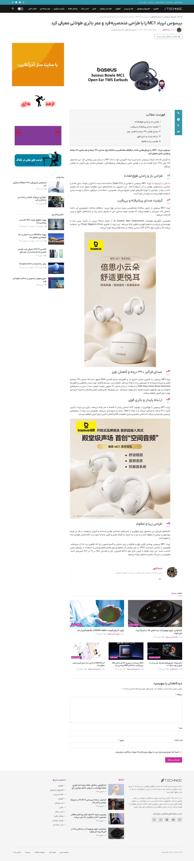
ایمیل (121, 740)
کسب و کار (85, 9)
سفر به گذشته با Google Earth (32, 264)
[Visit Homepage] (173, 9)
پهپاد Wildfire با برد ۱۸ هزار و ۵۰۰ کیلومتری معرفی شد (32, 236)
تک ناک (179, 17)
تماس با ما (142, 2)
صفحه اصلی (178, 2)
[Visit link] (38, 64)
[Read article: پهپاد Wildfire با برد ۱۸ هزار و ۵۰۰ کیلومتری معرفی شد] (56, 239)
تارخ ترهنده (173, 669)
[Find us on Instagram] (160, 819)
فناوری (155, 9)
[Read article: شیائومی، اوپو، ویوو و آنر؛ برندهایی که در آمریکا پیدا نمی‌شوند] (155, 613)
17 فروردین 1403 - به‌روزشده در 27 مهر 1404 (32, 267)
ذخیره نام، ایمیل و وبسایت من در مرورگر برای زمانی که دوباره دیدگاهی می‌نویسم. (147, 752)
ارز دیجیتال (59, 803)
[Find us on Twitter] (179, 819)
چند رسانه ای (45, 9)
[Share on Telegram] (178, 119)
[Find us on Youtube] (173, 819)
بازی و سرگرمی (59, 9)
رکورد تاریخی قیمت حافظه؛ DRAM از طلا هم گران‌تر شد (100, 630)
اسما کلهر (165, 30)
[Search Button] (13, 9)
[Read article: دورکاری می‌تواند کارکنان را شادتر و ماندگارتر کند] (56, 201)
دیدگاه (178, 694)
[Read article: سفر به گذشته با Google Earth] (56, 268)
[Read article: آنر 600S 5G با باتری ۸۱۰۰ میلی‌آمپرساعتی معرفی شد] (87, 651)
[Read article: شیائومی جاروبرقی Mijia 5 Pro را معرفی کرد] (56, 187)
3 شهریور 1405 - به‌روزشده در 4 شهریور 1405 (32, 226)
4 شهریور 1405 (40, 204)
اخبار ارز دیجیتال (106, 9)
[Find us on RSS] (154, 819)
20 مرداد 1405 (40, 189)
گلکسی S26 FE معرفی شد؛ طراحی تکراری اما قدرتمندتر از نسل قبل (32, 250)
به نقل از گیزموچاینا (161, 183)
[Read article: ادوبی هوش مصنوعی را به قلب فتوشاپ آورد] (56, 283)
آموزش (117, 9)
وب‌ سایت (178, 740)
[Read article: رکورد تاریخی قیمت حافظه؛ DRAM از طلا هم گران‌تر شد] (97, 613)
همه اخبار (169, 2)
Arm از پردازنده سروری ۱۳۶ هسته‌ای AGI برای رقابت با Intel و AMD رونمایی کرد (127, 664)
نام (180, 728)
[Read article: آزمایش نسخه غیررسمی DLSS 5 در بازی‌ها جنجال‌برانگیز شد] (116, 804)
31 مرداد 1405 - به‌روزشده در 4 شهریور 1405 (32, 241)
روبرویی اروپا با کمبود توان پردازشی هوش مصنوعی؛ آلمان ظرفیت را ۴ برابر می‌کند (88, 816)
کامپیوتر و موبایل (143, 9)
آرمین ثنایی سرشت (171, 637)
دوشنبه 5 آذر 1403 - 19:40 (148, 30)
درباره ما (150, 2)
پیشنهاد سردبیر (76, 625)
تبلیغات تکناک (159, 2)
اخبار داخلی (32, 9)
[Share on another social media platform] (178, 132)
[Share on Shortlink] (178, 113)
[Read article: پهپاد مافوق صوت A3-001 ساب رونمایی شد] (56, 224)
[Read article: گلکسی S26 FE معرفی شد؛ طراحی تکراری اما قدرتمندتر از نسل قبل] (56, 253)
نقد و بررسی (128, 9)
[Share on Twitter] (178, 126)
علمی (94, 9)
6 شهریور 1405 (158, 637)
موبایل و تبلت (134, 625)
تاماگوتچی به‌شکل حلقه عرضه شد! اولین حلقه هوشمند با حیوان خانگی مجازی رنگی (89, 786)
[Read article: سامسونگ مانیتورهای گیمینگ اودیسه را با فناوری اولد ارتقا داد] (164, 651)
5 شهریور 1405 (40, 256)
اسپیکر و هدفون (156, 17)
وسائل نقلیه (72, 9)
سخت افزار (114, 657)
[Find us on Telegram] (166, 819)
